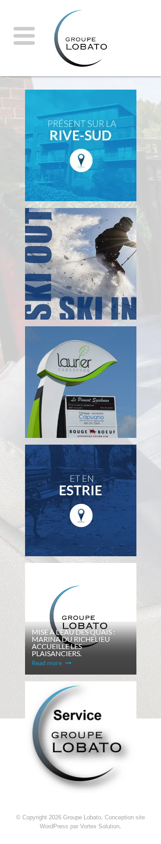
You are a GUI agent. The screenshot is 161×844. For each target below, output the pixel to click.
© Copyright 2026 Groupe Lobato (58, 817)
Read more (47, 663)
